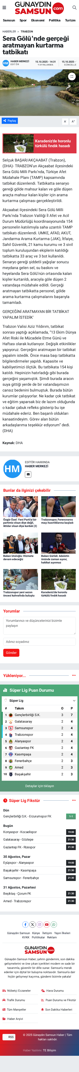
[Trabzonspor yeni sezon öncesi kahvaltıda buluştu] (20, 579)
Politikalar (38, 937)
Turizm (70, 20)
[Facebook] (25, 924)
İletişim (47, 933)
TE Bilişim (49, 1050)
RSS (11, 1037)
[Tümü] (74, 675)
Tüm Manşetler (16, 1009)
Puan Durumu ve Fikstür (61, 1000)
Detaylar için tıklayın (39, 786)
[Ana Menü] (4, 8)
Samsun (9, 20)
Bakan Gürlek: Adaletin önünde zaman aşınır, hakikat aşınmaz (55, 559)
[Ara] (74, 7)
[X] (32, 924)
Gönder (11, 653)
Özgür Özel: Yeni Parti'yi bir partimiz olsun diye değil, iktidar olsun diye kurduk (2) (20, 523)
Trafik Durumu (16, 1000)
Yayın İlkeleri (62, 933)
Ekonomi (37, 20)
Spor (23, 20)
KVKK (25, 937)
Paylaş (12, 120)
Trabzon (27, 31)
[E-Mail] (28, 474)
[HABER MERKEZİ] (12, 469)
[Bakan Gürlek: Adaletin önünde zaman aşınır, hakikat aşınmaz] (58, 543)
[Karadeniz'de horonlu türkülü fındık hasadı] (58, 579)
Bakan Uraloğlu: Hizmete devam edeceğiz (18, 557)
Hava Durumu (55, 990)
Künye (36, 933)
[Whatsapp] (54, 924)
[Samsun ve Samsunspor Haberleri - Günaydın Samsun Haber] (39, 7)
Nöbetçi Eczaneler (19, 990)
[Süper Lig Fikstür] (74, 800)
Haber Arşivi (15, 1019)
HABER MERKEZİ (36, 466)
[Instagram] (39, 924)
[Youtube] (47, 924)
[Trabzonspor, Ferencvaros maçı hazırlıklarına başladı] (58, 506)
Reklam (52, 937)
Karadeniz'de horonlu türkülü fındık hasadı (54, 594)
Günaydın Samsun (18, 933)
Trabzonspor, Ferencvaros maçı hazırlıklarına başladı (57, 521)
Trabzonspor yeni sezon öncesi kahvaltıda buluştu (19, 594)
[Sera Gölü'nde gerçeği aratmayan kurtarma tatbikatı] (39, 92)
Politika (54, 20)
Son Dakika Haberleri (58, 1009)
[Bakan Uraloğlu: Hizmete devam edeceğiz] (20, 543)
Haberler (9, 31)
